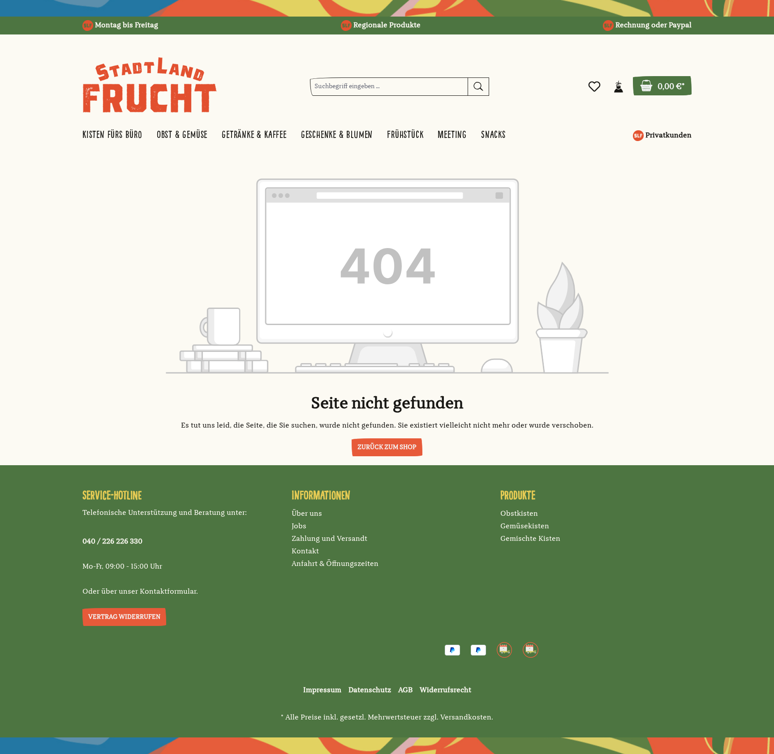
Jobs (299, 526)
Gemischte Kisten (530, 539)
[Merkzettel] (594, 86)
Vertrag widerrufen (124, 617)
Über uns (307, 514)
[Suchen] (478, 86)
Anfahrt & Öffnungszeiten (335, 564)
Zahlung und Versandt (329, 539)
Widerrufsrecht (445, 690)
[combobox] (389, 86)
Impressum (322, 690)
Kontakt (305, 551)
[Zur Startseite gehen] (149, 85)
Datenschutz (369, 690)
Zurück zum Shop (387, 447)
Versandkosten (465, 717)
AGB (405, 690)
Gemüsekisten (524, 526)
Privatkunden (668, 135)
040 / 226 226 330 (112, 541)
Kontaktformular (168, 591)
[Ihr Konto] (618, 86)
